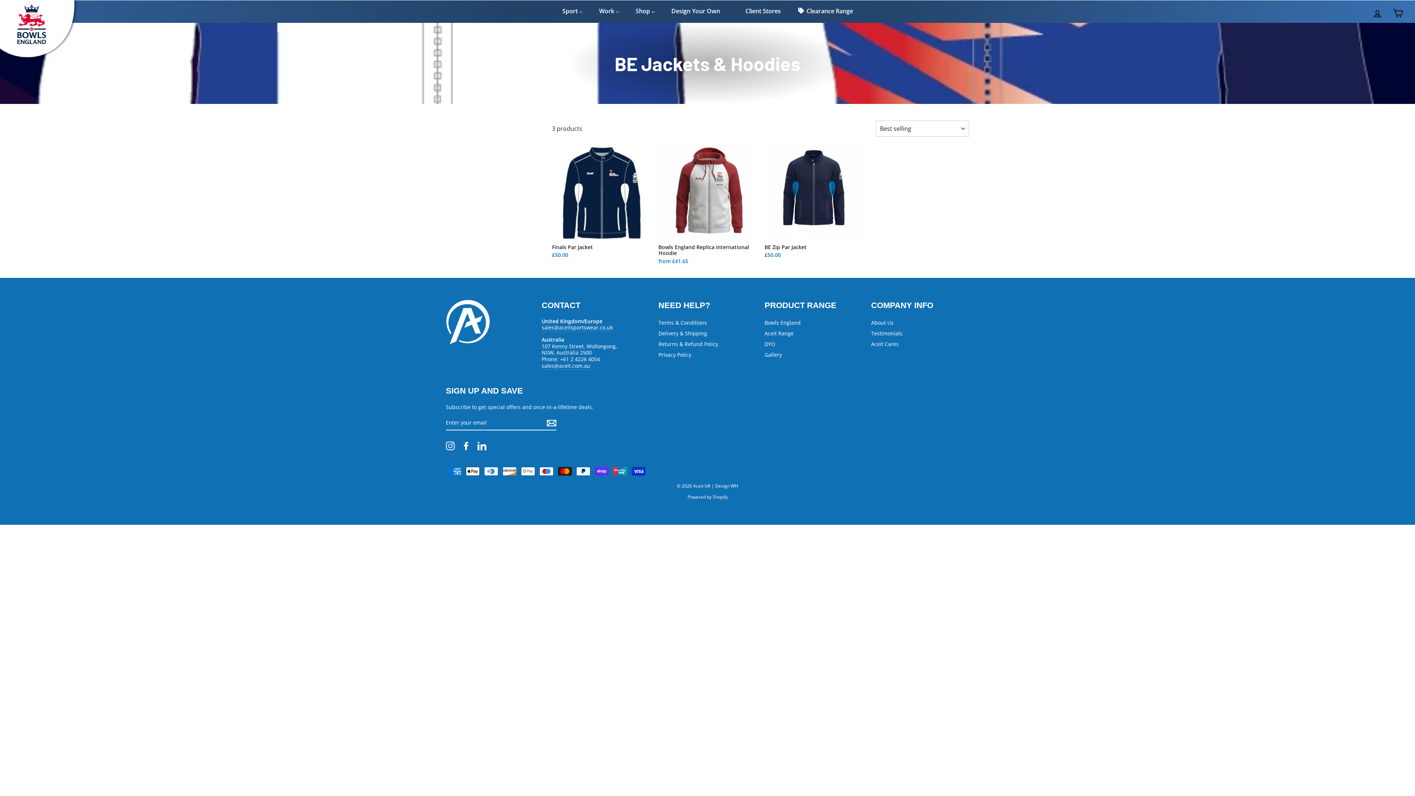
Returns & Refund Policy (688, 344)
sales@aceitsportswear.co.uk (577, 327)
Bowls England (783, 322)
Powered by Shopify (708, 497)
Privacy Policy (674, 354)
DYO (770, 344)
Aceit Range (779, 333)
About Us (882, 322)
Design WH (726, 486)
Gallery (773, 354)
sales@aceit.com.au (566, 365)
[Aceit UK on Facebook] (466, 445)
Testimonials (886, 333)
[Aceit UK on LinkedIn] (482, 445)
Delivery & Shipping (682, 333)
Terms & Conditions (682, 322)
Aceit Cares (885, 344)
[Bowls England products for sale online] (40, 61)
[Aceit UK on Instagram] (450, 445)
